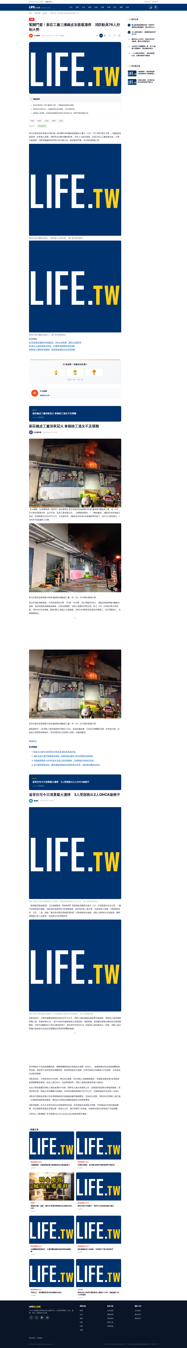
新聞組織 (110, 1326)
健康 (89, 7)
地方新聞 (37, 13)
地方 (114, 7)
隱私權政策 (32, 1338)
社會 (31, 19)
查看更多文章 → (45, 395)
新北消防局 (41, 126)
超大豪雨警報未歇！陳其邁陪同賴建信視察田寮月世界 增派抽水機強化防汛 (67, 765)
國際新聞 (110, 1314)
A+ (105, 36)
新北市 (45, 13)
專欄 (108, 7)
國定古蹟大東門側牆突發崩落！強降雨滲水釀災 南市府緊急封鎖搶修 (63, 756)
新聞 (77, 7)
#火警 (61, 121)
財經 (96, 7)
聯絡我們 (155, 2)
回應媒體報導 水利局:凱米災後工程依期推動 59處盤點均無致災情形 (64, 760)
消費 (102, 7)
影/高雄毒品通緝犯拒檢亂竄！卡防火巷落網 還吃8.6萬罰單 (55, 342)
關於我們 (147, 2)
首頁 (71, 7)
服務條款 (39, 1338)
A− (97, 35)
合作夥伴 (138, 1310)
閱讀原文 (33, 741)
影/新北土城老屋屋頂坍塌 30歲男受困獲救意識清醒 (52, 346)
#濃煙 (54, 121)
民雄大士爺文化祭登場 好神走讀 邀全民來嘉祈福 (54, 752)
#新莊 (39, 121)
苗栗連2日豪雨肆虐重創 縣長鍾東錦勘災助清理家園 (52, 349)
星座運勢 (110, 1318)
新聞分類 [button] (83, 1306)
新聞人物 (110, 1322)
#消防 (32, 121)
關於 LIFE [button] (138, 1306)
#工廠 (46, 121)
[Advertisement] (75, 634)
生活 (83, 7)
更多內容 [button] (110, 1306)
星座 (127, 7)
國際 (121, 7)
